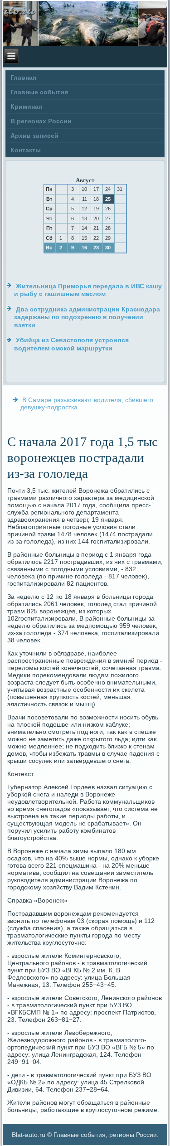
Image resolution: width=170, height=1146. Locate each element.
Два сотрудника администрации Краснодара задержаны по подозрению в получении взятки (87, 317)
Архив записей (34, 135)
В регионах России (41, 121)
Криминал (26, 106)
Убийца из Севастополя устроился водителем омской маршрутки (71, 344)
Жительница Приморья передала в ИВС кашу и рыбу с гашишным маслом (88, 290)
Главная (23, 77)
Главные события (39, 92)
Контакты (25, 150)
